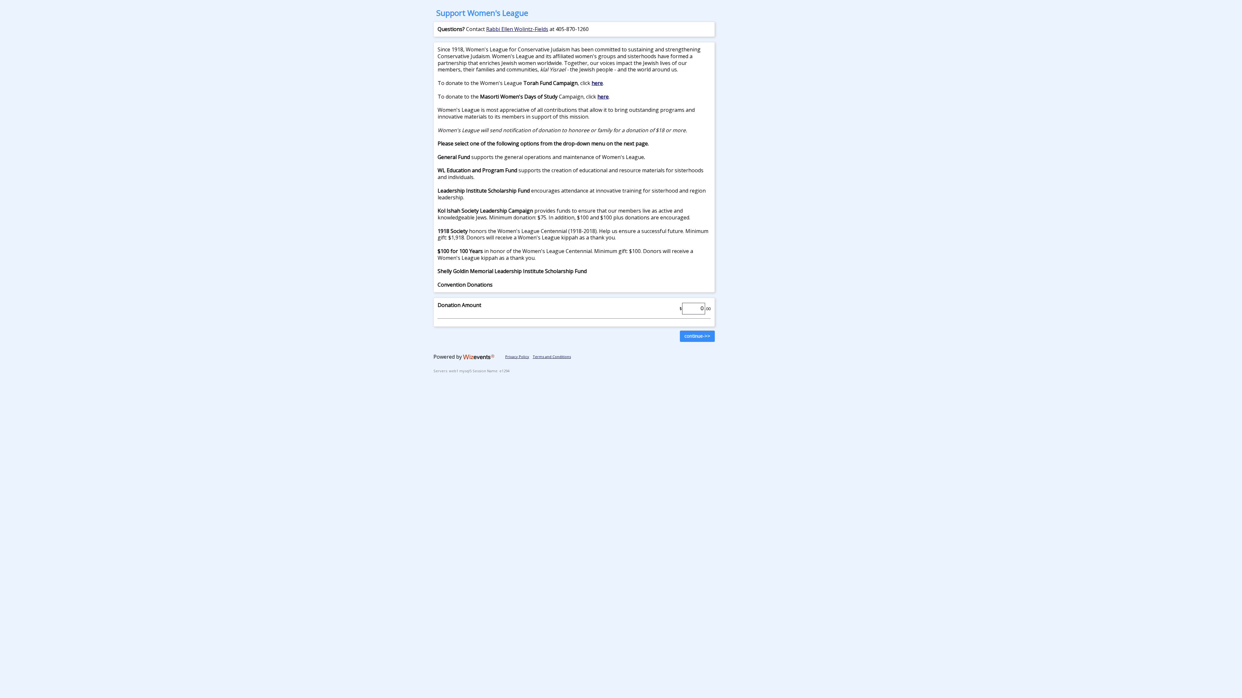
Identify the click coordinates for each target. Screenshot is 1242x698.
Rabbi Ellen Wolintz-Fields (517, 29)
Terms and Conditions (552, 356)
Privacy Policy (517, 356)
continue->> (697, 336)
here (597, 83)
